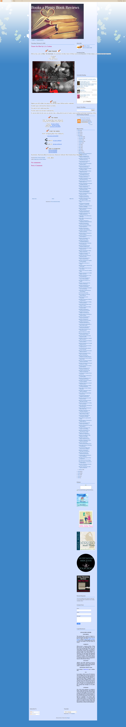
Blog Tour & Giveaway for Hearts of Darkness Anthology (85, 206)
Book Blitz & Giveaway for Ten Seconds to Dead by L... (84, 411)
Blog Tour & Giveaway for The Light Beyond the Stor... (85, 344)
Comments (33, 714)
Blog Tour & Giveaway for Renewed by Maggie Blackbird (85, 184)
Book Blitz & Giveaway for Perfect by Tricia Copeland (85, 381)
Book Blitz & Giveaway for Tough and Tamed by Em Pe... (85, 179)
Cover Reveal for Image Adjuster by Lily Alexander (85, 349)
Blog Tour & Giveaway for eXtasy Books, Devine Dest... (85, 251)
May (80, 147)
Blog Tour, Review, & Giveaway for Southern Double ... (85, 315)
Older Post (72, 198)
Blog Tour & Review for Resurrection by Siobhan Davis (85, 443)
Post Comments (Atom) (55, 201)
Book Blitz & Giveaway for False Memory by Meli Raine (85, 441)
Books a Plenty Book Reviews (55, 7)
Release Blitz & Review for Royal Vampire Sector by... (85, 171)
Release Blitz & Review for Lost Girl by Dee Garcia (84, 330)
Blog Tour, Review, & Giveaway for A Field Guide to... (85, 462)
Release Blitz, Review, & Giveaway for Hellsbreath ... (85, 446)
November (81, 138)
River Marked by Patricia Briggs (85, 460)
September (81, 141)
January (80, 469)
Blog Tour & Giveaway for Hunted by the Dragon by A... (85, 226)
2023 (79, 130)
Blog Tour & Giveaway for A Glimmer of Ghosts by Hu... (84, 156)
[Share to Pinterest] (53, 157)
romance (44, 159)
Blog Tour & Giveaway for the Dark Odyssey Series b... (85, 351)
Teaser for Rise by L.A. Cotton (84, 331)
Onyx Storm (82, 90)
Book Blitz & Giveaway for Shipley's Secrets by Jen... (84, 312)
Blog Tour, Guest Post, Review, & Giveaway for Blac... (85, 256)
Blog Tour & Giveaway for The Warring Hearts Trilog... (84, 239)
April (80, 149)
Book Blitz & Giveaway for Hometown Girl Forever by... (84, 322)
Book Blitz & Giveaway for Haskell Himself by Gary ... (85, 383)
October (80, 139)
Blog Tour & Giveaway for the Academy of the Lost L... (84, 176)
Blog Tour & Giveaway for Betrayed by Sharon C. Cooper (85, 364)
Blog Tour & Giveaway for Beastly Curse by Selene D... (85, 465)
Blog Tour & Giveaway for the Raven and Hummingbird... (84, 191)
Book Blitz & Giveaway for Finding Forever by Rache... (85, 302)
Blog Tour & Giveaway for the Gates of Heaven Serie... (84, 258)
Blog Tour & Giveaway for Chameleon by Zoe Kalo (84, 453)
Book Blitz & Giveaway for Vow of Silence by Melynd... (85, 391)
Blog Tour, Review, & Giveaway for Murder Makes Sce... (85, 181)
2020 (79, 135)
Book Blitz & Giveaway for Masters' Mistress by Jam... (84, 438)
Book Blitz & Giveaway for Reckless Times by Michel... (84, 229)
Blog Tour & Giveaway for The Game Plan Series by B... (84, 166)
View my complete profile (87, 47)
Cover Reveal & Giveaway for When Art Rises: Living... (84, 413)
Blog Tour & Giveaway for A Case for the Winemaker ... (85, 276)
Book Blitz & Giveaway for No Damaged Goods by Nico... (84, 211)
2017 (79, 474)
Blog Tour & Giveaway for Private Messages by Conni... (85, 401)
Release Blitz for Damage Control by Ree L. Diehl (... (85, 305)
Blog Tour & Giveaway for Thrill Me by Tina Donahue (85, 261)
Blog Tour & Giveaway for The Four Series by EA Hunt (85, 194)
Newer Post (34, 198)
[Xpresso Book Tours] (86, 549)
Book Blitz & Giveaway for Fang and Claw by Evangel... (84, 199)
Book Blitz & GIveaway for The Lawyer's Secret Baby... (84, 428)
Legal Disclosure (40, 40)
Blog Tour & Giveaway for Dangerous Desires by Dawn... (85, 320)
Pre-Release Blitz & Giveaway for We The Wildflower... (85, 456)
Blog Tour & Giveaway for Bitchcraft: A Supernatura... (84, 433)
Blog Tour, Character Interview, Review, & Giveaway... (84, 283)
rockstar (40, 159)
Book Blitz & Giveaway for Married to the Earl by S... (85, 300)
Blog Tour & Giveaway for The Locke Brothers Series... (84, 334)
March (80, 150)
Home (33, 40)
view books (90, 124)
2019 (79, 471)
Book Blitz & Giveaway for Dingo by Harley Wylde (85, 307)
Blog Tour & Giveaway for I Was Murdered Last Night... (84, 436)
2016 (79, 476)
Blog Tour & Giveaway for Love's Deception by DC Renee (85, 379)
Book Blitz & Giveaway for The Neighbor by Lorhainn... (84, 253)
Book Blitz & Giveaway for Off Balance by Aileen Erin (84, 371)
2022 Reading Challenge (85, 118)
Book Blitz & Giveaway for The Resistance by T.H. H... (84, 159)
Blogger (68, 717)
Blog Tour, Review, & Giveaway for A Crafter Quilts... (85, 376)
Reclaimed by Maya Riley (83, 292)
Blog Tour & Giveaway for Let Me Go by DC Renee (85, 398)
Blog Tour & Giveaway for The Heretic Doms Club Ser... (84, 423)
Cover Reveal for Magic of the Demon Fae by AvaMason (84, 448)
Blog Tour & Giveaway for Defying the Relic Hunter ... (85, 164)
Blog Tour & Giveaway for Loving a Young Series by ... (85, 249)
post (38, 159)
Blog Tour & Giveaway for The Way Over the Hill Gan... (85, 403)
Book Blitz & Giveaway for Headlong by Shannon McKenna (85, 221)
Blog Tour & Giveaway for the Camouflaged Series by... (84, 174)
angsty (35, 159)
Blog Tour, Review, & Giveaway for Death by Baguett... (85, 234)
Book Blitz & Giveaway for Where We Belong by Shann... (85, 189)
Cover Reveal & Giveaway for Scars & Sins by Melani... (84, 278)
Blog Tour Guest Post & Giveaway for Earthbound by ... (85, 244)
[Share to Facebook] (51, 157)
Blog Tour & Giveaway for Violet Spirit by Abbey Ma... (84, 467)
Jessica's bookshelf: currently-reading (87, 79)
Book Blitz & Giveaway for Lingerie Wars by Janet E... (85, 339)
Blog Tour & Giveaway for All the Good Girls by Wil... (85, 336)
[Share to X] (50, 157)
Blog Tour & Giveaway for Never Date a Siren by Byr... (85, 354)
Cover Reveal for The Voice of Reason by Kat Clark (84, 161)
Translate (73, 713)
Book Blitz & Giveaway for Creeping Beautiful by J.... (84, 241)
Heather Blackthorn (81, 87)
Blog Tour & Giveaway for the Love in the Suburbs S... (85, 236)
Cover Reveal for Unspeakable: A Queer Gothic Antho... (85, 325)
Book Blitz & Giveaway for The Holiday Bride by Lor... (84, 214)
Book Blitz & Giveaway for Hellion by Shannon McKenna (85, 386)
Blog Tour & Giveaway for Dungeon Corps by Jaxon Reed (85, 361)
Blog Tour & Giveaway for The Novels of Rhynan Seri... (84, 186)
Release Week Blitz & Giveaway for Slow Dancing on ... (85, 406)
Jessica (82, 119)
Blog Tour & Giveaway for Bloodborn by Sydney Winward (85, 356)
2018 (79, 473)
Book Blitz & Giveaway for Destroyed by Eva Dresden (84, 310)
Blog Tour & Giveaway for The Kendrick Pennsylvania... (84, 286)
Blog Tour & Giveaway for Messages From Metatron (84, 451)
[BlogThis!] (49, 157)
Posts (32, 712)
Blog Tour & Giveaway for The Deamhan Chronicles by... (84, 369)
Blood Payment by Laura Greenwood (83, 297)
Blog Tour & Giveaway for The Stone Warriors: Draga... (84, 431)
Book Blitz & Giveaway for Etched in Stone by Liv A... (85, 346)
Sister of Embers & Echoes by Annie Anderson (84, 295)
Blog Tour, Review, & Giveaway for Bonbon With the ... (85, 421)
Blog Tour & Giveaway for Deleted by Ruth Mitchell (85, 366)
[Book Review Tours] (85, 527)
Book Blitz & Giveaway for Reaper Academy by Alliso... (85, 169)
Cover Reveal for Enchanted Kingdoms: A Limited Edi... (84, 204)
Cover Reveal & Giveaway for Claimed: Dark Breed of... (84, 327)
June (80, 146)
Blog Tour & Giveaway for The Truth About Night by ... (85, 426)
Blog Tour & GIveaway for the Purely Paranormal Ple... (84, 317)
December (81, 136)
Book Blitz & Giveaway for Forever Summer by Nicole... (85, 231)
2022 (79, 132)
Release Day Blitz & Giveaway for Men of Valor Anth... (85, 408)
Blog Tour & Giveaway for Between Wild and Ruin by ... (85, 209)
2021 (79, 133)
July (80, 144)
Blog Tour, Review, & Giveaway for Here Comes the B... (85, 154)
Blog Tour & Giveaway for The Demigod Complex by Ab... (84, 246)
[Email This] (48, 157)
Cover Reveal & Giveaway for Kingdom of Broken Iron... (84, 396)
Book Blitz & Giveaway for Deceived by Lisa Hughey (84, 224)
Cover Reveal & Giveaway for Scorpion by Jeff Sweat (84, 416)
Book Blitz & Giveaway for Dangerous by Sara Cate (84, 196)
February (80, 152)
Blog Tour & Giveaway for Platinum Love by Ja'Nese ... (85, 341)
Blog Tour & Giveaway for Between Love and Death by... (85, 288)
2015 (79, 477)
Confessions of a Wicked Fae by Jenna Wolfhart (85, 291)
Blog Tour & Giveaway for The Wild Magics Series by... (85, 273)
